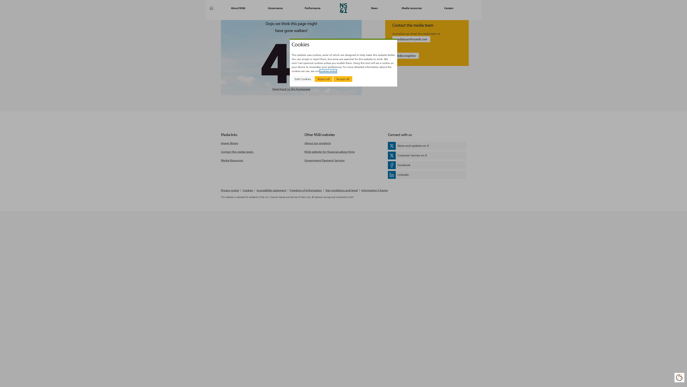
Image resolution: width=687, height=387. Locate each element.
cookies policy (328, 71)
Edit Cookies (303, 79)
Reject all (324, 79)
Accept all (342, 79)
